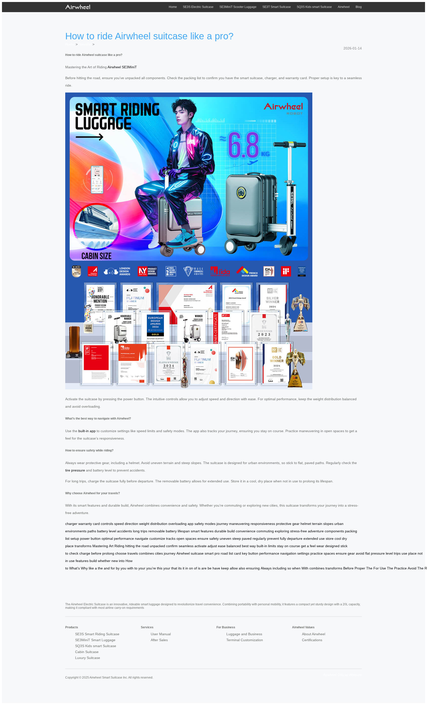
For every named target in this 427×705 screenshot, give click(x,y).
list (231, 553)
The (369, 568)
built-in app (87, 431)
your (141, 568)
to (135, 568)
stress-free (298, 531)
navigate (141, 538)
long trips (140, 531)
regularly (259, 538)
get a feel (308, 546)
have (216, 568)
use (404, 553)
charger (71, 524)
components (334, 531)
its (180, 568)
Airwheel (344, 7)
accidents (124, 531)
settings (303, 553)
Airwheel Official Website (342, 675)
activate (200, 546)
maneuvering (239, 524)
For (376, 568)
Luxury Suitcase (87, 658)
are (204, 568)
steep (236, 538)
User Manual (161, 634)
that (174, 568)
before (96, 553)
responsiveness (263, 524)
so (289, 568)
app (190, 524)
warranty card (89, 524)
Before (348, 568)
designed (332, 546)
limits (272, 546)
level (389, 553)
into (122, 561)
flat (367, 553)
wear (320, 546)
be (210, 568)
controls (107, 524)
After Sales (159, 640)
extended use (314, 538)
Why (84, 568)
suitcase (197, 553)
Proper (360, 568)
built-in (262, 546)
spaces (329, 553)
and (107, 568)
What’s (74, 568)
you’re (151, 568)
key (244, 553)
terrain (317, 524)
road (224, 553)
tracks (170, 538)
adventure (316, 531)
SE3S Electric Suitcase (198, 7)
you (123, 568)
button (253, 553)
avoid (360, 553)
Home (173, 7)
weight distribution (153, 524)
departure (294, 538)
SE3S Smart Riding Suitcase (97, 634)
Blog (359, 7)
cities (159, 553)
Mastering (100, 546)
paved (247, 538)
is (199, 568)
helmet (305, 524)
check (73, 553)
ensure (341, 553)
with (130, 568)
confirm (172, 546)
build (93, 561)
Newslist (85, 44)
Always (266, 568)
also (242, 568)
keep (225, 568)
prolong (108, 553)
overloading (177, 524)
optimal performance (118, 538)
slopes (328, 524)
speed (119, 524)
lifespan (184, 531)
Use (383, 568)
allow (234, 568)
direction (131, 524)
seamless (186, 546)
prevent (273, 538)
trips (397, 553)
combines (146, 553)
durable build (224, 531)
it (183, 568)
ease (222, 546)
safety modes (204, 524)
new (114, 561)
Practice (400, 568)
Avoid (412, 568)
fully (283, 538)
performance (269, 553)
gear (351, 553)
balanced (234, 546)
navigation (288, 553)
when (296, 568)
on (191, 568)
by (118, 568)
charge (84, 553)
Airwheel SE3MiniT (122, 67)
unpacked (157, 546)
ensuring (253, 568)
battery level (106, 531)
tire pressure (75, 470)
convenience (246, 531)
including (279, 568)
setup (74, 538)
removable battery (162, 531)
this (159, 568)
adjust (212, 546)
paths (91, 531)
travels (133, 553)
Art (111, 546)
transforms (83, 546)
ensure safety (208, 538)
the (100, 568)
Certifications (312, 640)
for (113, 568)
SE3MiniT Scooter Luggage (237, 7)
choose (121, 553)
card (237, 553)
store (330, 538)
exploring (282, 531)
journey (222, 524)
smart (209, 553)
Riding (119, 546)
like (91, 568)
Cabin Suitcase (87, 652)
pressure (378, 553)
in (186, 568)
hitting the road (137, 546)
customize (157, 538)
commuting (265, 531)
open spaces (186, 538)
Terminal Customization (244, 640)
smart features (202, 531)
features (82, 561)
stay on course (288, 546)
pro (217, 553)
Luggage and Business (244, 634)
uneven (225, 538)
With (304, 568)
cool (338, 538)
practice (316, 553)
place (412, 553)
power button (90, 538)
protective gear (287, 524)
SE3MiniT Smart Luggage (95, 640)
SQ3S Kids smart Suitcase (314, 7)
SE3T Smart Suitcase (276, 7)
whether (104, 561)
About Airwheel (313, 634)
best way (249, 546)
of (195, 568)
